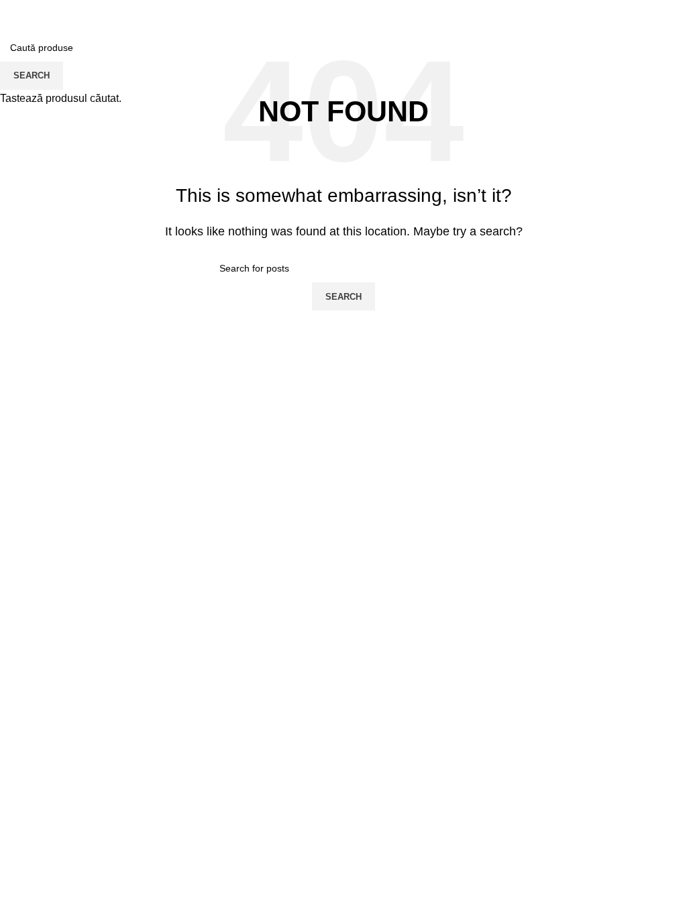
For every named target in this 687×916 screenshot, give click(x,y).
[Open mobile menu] (15, 13)
